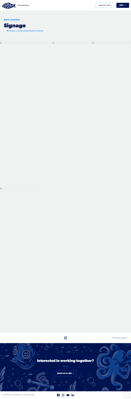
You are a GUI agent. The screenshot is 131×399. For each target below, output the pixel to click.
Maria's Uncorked (12, 20)
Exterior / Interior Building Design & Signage (26, 31)
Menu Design (122, 338)
